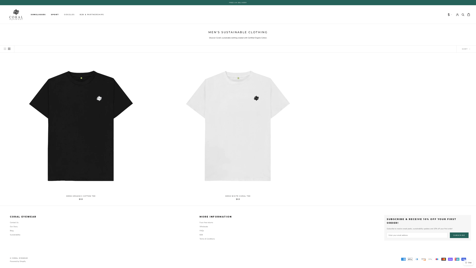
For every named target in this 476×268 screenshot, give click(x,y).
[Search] (463, 14)
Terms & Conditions (207, 239)
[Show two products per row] (5, 49)
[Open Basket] (468, 14)
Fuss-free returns (206, 222)
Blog (12, 231)
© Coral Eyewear (19, 258)
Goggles (69, 14)
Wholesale (204, 226)
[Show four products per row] (9, 49)
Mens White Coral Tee (238, 196)
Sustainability (15, 235)
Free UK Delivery (238, 2)
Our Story (14, 226)
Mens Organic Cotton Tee (81, 196)
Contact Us (14, 222)
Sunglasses (38, 14)
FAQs (202, 231)
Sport (55, 14)
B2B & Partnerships (92, 14)
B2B (201, 235)
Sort (465, 49)
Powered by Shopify (18, 261)
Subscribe (459, 235)
